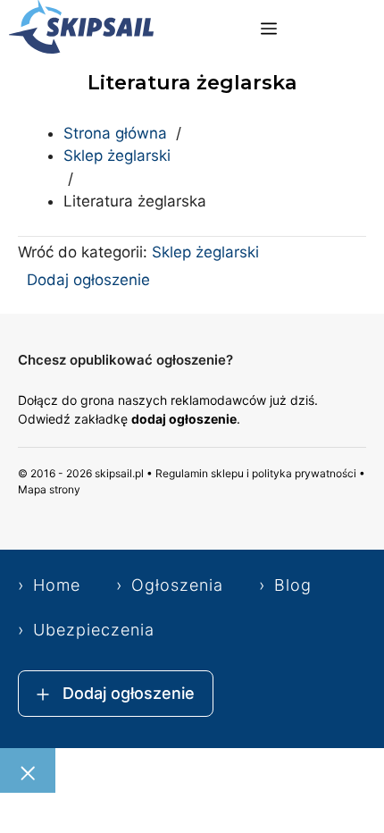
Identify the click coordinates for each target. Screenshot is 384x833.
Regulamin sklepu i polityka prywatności (255, 473)
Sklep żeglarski (117, 155)
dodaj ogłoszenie (184, 418)
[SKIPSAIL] (81, 30)
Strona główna (115, 133)
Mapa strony (49, 489)
